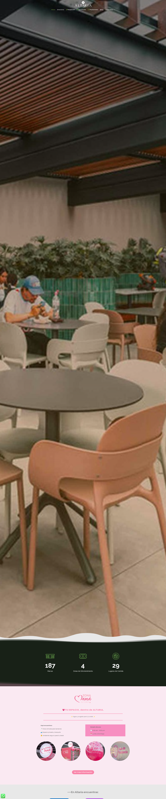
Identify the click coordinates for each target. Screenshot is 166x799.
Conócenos (109, 9)
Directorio (60, 9)
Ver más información (83, 772)
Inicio (53, 9)
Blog (101, 9)
